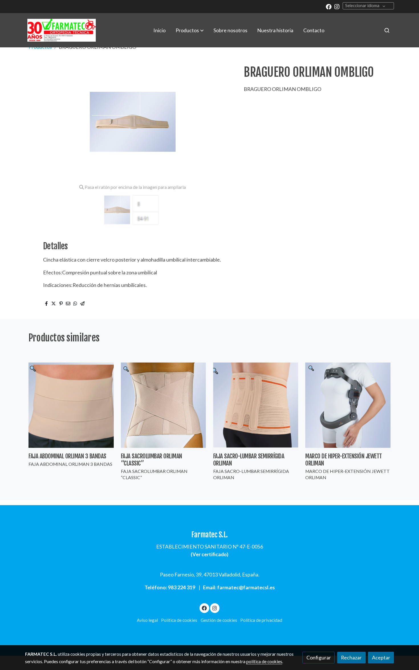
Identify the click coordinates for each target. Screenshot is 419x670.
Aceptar (381, 657)
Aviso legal (147, 620)
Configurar (318, 657)
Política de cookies (179, 620)
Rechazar (351, 657)
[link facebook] (328, 6)
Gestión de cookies (219, 620)
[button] (189, 30)
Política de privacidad (261, 620)
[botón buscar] (387, 30)
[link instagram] (336, 6)
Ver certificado (209, 554)
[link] (61, 30)
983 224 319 (181, 587)
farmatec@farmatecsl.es (246, 587)
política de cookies (264, 661)
